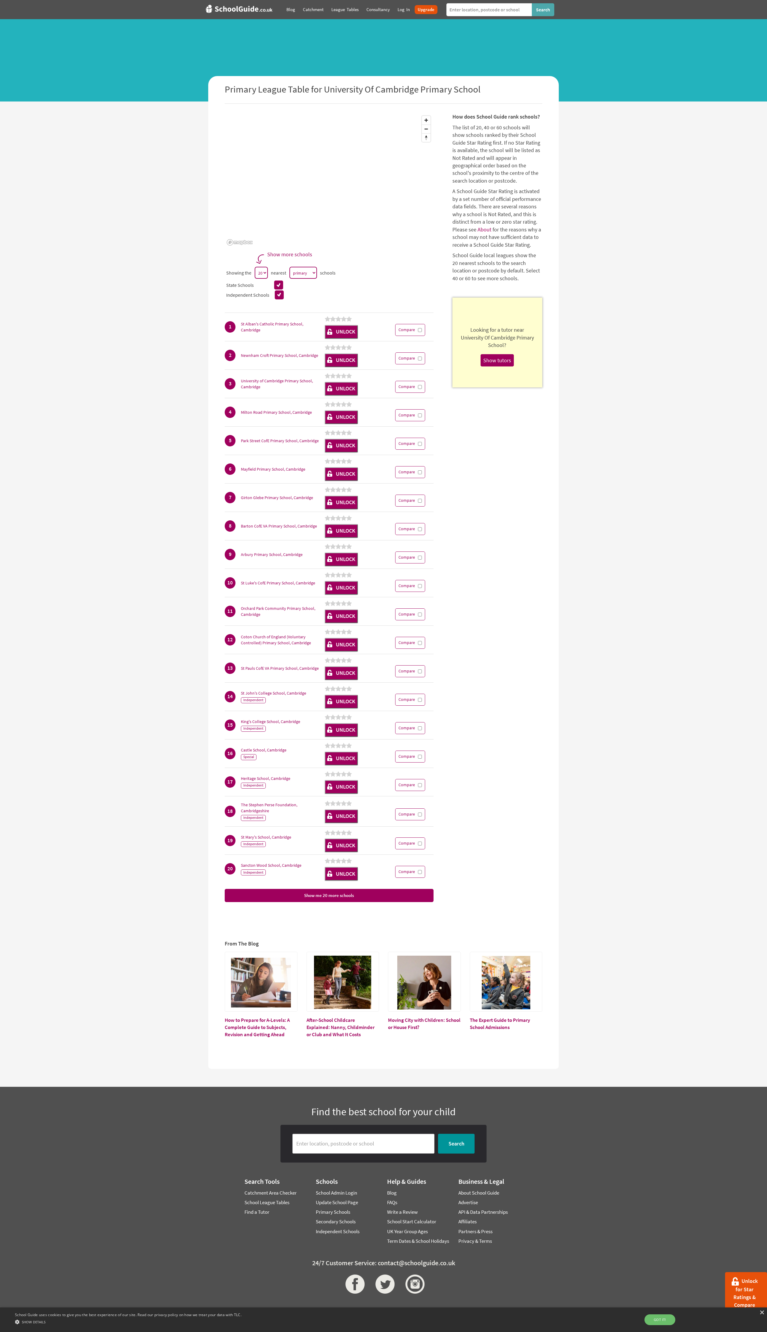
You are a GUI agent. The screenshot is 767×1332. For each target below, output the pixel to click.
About (484, 229)
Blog (392, 1192)
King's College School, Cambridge (270, 721)
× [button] (762, 1312)
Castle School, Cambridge (263, 750)
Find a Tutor (256, 1212)
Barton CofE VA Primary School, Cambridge (279, 526)
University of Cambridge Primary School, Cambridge (277, 384)
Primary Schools (333, 1212)
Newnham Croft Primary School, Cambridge (279, 355)
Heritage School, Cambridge (265, 778)
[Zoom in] (426, 120)
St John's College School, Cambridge (273, 693)
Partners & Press (475, 1231)
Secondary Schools (336, 1221)
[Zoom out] (426, 129)
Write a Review (402, 1212)
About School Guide (478, 1192)
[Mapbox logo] (240, 242)
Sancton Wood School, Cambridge (271, 865)
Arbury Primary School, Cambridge (272, 554)
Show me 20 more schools (329, 895)
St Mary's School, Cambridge (266, 837)
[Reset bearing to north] (426, 137)
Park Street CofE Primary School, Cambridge (280, 440)
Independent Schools (338, 1231)
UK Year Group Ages (407, 1231)
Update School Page (337, 1202)
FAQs (392, 1202)
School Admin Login (336, 1192)
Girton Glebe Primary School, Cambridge (277, 497)
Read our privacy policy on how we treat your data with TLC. (189, 1314)
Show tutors (497, 360)
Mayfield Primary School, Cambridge (273, 469)
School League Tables (266, 1202)
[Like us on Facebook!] (353, 1284)
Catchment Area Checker (270, 1192)
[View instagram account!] (413, 1284)
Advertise (468, 1202)
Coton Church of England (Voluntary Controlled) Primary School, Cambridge (276, 639)
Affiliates (467, 1221)
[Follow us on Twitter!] (383, 1284)
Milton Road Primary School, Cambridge (276, 412)
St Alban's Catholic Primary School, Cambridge (272, 327)
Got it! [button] (660, 1319)
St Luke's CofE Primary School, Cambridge (278, 583)
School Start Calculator (411, 1221)
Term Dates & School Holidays (418, 1241)
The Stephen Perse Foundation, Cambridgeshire (269, 807)
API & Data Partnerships (483, 1212)
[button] (128, 1322)
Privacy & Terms (475, 1241)
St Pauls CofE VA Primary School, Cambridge (280, 668)
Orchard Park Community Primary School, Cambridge (278, 611)
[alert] (383, 1319)
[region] (329, 180)
